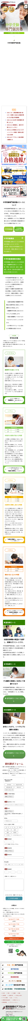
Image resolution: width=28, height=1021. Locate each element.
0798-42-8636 (14, 929)
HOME (3, 993)
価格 (19, 993)
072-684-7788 (14, 924)
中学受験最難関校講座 (19, 229)
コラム (16, 997)
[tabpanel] (14, 19)
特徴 (8, 993)
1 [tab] (14, 36)
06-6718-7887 (14, 934)
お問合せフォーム (16, 1000)
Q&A (11, 997)
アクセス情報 (5, 997)
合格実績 (4, 995)
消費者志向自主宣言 (6, 1000)
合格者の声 (11, 995)
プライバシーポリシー (14, 1002)
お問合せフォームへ (14, 938)
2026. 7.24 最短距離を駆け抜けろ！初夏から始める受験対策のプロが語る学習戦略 (15, 115)
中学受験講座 (9, 229)
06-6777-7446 (14, 919)
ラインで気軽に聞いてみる (14, 942)
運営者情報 (4, 1002)
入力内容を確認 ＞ (14, 898)
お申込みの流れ (19, 995)
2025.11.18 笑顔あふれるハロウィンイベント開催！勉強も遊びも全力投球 (15, 132)
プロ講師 (14, 993)
